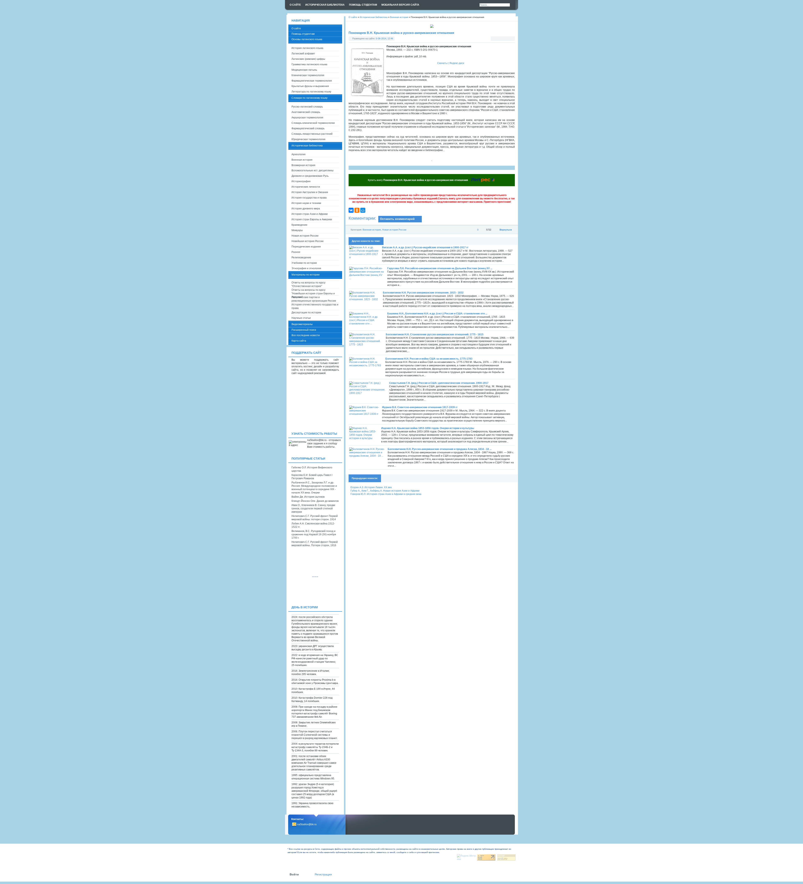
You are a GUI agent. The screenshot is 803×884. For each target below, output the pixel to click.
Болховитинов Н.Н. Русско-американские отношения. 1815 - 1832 (423, 292)
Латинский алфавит (303, 53)
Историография (301, 181)
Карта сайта (299, 340)
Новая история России (394, 229)
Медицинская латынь (304, 69)
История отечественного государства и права (315, 306)
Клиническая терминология (308, 75)
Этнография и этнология (306, 268)
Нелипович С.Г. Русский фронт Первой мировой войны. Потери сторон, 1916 (315, 544)
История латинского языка (307, 48)
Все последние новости (306, 335)
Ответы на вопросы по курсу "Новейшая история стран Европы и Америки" (313, 291)
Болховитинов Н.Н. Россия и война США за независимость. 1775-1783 (428, 358)
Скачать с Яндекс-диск (450, 63)
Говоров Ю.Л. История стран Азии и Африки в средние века (385, 494)
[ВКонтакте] (351, 210)
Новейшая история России (308, 241)
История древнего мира (306, 208)
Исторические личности (306, 186)
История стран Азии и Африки (310, 214)
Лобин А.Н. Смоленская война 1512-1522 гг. (313, 525)
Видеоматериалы (302, 324)
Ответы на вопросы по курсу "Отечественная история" (308, 284)
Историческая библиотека (307, 145)
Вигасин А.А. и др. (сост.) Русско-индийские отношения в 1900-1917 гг (425, 247)
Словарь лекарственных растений (312, 133)
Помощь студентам (303, 33)
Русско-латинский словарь (307, 106)
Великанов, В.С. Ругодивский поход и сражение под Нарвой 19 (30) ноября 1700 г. (314, 534)
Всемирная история (303, 165)
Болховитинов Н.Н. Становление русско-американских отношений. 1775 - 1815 (434, 334)
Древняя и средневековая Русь (310, 175)
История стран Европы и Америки (312, 219)
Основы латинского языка (307, 39)
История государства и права (309, 197)
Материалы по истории (306, 274)
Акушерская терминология (307, 117)
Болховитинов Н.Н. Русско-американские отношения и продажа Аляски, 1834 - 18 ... (439, 449)
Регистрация (323, 874)
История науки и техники (306, 203)
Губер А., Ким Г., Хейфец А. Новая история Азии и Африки (384, 490)
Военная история (372, 229)
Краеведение (299, 224)
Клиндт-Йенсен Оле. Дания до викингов (315, 501)
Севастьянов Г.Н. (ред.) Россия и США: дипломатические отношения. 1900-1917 (438, 383)
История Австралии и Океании (310, 192)
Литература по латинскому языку (311, 91)
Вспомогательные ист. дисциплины (313, 170)
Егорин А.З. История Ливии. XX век (371, 487)
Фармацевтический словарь (308, 128)
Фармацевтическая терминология (312, 80)
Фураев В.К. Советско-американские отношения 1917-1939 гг (420, 407)
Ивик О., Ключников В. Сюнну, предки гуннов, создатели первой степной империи (313, 508)
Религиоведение (301, 257)
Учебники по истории (304, 262)
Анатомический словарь (306, 112)
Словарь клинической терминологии (313, 123)
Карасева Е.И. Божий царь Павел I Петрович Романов (312, 477)
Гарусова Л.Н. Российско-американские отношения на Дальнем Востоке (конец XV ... (439, 268)
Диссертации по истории (306, 312)
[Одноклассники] (356, 210)
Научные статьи (301, 317)
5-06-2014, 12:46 (384, 38)
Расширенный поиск (304, 329)
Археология (299, 154)
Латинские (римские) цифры (308, 59)
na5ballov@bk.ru (307, 824)
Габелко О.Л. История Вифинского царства (312, 469)
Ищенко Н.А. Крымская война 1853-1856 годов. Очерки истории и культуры (427, 428)
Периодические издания (306, 246)
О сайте (296, 28)
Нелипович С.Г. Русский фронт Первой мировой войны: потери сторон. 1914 (315, 518)
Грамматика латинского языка (309, 64)
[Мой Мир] (362, 210)
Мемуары (297, 230)
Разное (296, 252)
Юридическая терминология (308, 139)
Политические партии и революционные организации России (314, 299)
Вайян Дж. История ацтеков (308, 496)
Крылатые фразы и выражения (310, 86)
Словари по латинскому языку (309, 97)
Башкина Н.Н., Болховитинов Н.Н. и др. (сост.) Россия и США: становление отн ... (437, 313)
